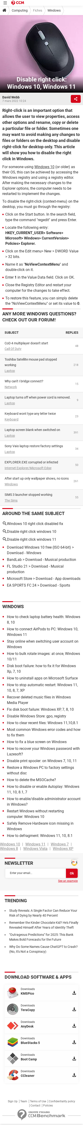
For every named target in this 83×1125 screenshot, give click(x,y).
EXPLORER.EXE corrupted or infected (31, 462)
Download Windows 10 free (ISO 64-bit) (39, 547)
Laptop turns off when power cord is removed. (38, 397)
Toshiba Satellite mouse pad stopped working (31, 362)
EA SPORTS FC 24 (21, 585)
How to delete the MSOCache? (31, 780)
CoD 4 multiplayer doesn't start (26, 343)
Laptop (10, 371)
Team (23, 1101)
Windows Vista (35, 848)
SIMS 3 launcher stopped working (28, 495)
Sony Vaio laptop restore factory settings (34, 446)
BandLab (14, 559)
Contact (35, 1105)
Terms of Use (38, 1101)
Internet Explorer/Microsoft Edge (28, 468)
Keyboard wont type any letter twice (30, 413)
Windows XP (63, 848)
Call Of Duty (13, 349)
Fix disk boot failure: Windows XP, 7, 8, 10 (40, 709)
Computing (20, 10)
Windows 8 (9, 848)
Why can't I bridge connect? (24, 381)
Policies (48, 1105)
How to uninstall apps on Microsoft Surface (42, 678)
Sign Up (13, 1101)
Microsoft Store (19, 578)
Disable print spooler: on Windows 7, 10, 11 (42, 761)
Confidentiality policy (62, 1101)
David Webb (11, 97)
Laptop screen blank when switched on (32, 430)
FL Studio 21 (17, 566)
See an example (68, 881)
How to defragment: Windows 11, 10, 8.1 (40, 835)
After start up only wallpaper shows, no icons (37, 478)
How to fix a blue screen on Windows (37, 742)
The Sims (11, 500)
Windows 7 (60, 844)
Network (11, 387)
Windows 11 (35, 844)
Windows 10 (44, 167)
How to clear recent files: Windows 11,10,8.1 (42, 723)
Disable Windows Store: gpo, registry (36, 716)
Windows (54, 10)
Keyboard (11, 419)
